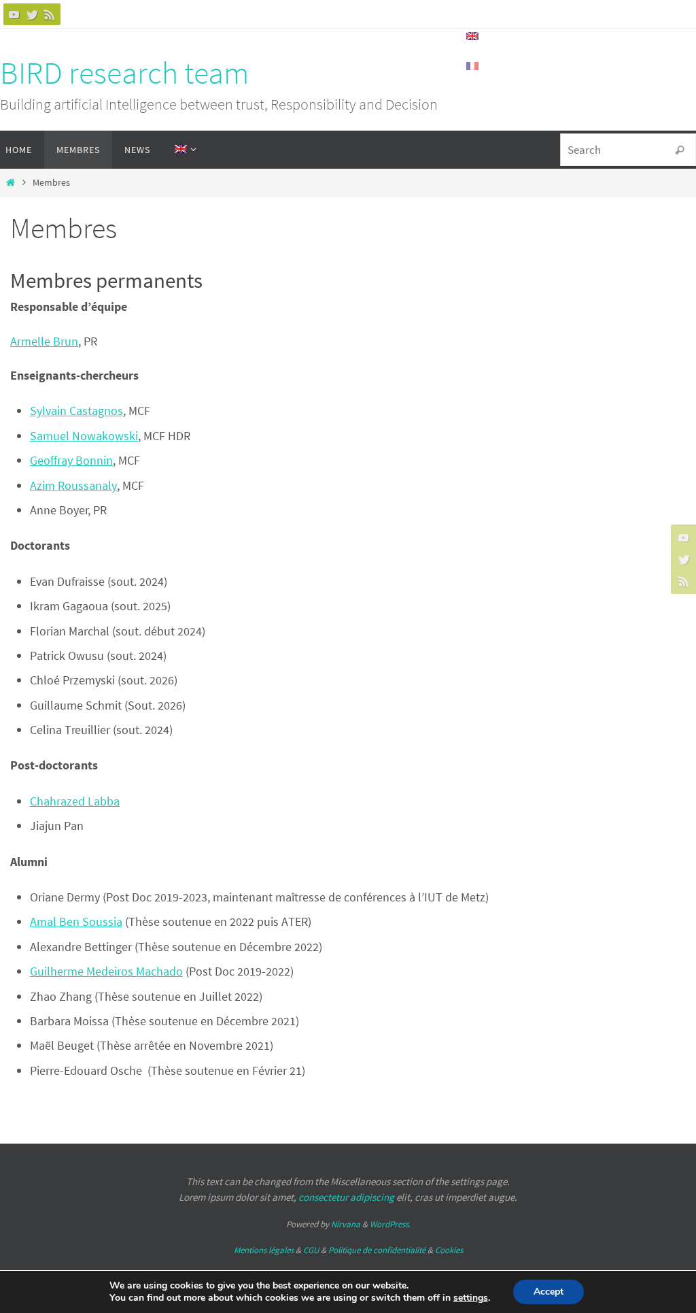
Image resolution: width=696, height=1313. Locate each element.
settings (470, 1298)
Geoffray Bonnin (71, 460)
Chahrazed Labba (75, 801)
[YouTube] (14, 14)
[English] (182, 150)
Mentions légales (264, 1250)
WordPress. (390, 1224)
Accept (548, 1291)
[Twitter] (32, 14)
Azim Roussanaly (73, 485)
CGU (311, 1250)
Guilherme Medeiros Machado (106, 971)
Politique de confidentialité (376, 1250)
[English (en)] (473, 36)
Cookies (449, 1250)
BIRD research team (124, 73)
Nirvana (345, 1224)
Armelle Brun (44, 341)
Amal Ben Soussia (76, 921)
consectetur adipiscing (346, 1197)
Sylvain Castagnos (76, 410)
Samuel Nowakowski (84, 436)
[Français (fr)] (473, 66)
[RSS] (49, 14)
